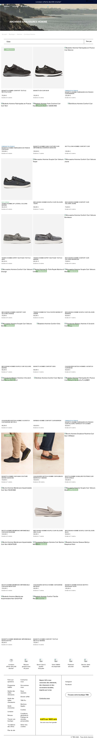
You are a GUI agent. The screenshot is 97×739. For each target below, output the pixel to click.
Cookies (23, 710)
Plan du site (11, 730)
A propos (24, 6)
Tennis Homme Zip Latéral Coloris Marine (14, 204)
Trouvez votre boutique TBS (78, 695)
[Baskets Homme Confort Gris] (48, 343)
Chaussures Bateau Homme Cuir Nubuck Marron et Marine (48, 477)
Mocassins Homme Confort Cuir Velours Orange (14, 312)
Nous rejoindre (23, 692)
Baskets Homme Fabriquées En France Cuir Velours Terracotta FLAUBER (79, 422)
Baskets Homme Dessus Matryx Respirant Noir (76, 585)
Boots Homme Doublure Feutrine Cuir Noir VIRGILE (79, 477)
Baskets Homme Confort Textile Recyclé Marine (45, 639)
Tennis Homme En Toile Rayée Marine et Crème (48, 312)
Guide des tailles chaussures (11, 700)
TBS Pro (23, 700)
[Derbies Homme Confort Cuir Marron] (48, 398)
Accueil (4, 34)
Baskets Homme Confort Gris (44, 366)
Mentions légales (23, 705)
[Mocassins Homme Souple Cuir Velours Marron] (80, 289)
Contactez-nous (44, 698)
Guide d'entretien (11, 707)
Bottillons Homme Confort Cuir (77, 146)
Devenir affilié (25, 697)
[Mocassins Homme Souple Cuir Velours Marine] (16, 343)
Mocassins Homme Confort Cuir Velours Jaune (77, 202)
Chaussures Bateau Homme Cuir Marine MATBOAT (47, 585)
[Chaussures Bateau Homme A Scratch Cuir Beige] (80, 343)
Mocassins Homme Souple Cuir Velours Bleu (79, 531)
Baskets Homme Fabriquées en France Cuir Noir (16, 148)
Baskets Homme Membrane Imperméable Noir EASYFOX (16, 639)
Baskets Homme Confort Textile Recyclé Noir (14, 91)
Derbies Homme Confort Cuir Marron (47, 420)
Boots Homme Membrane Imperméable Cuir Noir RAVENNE (16, 531)
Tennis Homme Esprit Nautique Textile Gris (16, 258)
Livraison (10, 711)
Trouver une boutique (11, 720)
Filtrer (9, 41)
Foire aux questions (11, 681)
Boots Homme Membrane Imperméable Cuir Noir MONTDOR (16, 585)
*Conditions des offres (11, 726)
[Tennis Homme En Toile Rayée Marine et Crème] (48, 289)
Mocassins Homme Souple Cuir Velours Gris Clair (48, 531)
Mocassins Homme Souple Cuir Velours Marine (16, 367)
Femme (6, 6)
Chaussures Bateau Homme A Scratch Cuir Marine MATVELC (16, 421)
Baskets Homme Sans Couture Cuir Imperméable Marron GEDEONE (46, 147)
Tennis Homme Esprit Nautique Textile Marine (47, 258)
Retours (10, 715)
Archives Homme (29, 34)
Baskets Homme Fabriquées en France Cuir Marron (79, 92)
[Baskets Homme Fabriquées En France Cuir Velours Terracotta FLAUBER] (80, 398)
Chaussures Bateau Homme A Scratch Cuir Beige (79, 367)
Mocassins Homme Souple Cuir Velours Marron (79, 312)
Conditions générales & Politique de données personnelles (25, 717)
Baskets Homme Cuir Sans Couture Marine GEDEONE (15, 477)
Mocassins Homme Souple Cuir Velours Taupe (48, 202)
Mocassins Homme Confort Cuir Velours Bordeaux (77, 258)
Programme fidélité (11, 686)
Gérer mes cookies (24, 726)
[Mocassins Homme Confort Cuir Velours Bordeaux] (80, 235)
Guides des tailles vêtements (11, 693)
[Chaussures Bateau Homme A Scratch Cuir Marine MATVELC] (16, 398)
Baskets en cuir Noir (41, 90)
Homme (15, 6)
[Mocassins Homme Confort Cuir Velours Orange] (16, 289)
